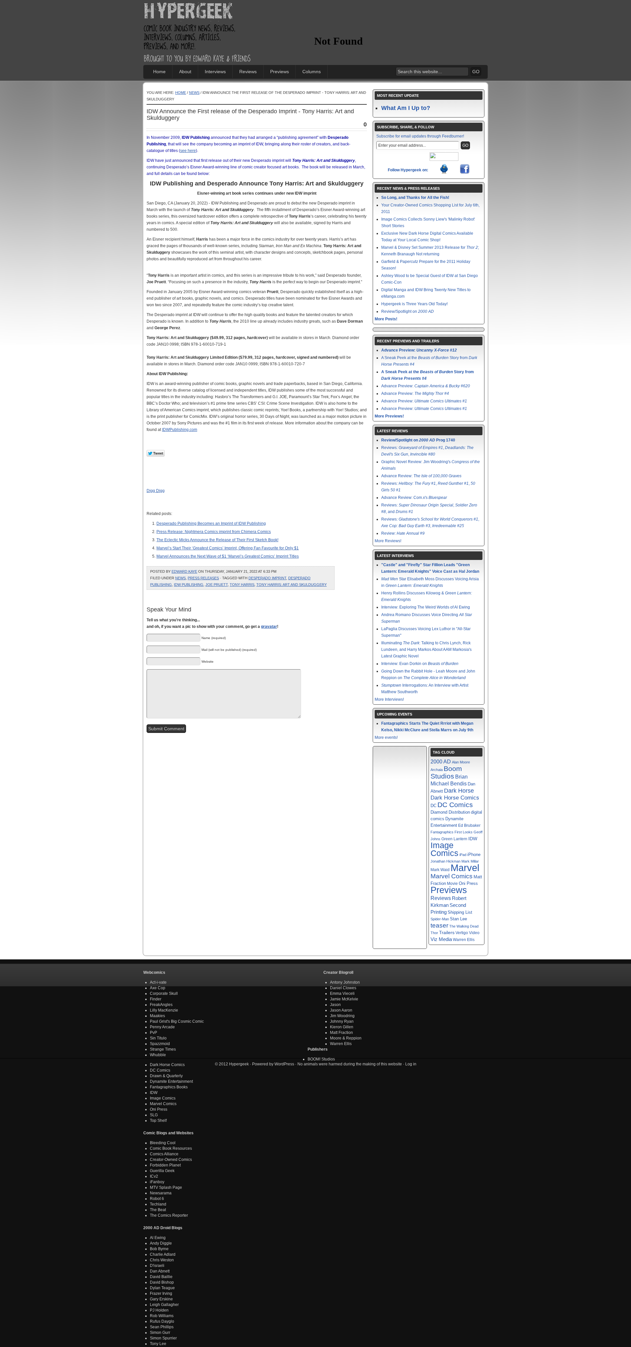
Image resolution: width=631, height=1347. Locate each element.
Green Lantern (454, 839)
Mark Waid (440, 869)
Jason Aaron (341, 1010)
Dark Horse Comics (455, 798)
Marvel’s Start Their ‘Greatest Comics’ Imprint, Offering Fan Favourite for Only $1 (227, 548)
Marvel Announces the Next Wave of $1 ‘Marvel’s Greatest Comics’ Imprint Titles (227, 556)
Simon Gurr (160, 1332)
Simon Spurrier (163, 1338)
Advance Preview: (419, 350)
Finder (155, 999)
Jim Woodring (342, 1016)
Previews (279, 71)
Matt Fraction (341, 1032)
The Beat (158, 1210)
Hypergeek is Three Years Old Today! (414, 304)
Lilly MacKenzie (164, 1010)
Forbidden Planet (165, 1165)
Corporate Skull (164, 993)
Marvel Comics (452, 876)
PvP (153, 1032)
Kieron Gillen (341, 1027)
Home (159, 71)
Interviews (215, 71)
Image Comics (444, 849)
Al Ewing (158, 1237)
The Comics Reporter (169, 1215)
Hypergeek (197, 12)
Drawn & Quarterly (166, 1076)
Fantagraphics (442, 832)
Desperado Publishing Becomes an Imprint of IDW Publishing (211, 523)
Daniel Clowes (343, 988)
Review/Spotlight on (407, 311)
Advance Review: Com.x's (414, 497)
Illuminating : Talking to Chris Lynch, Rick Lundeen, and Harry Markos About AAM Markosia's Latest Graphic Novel (426, 649)
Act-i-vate (158, 982)
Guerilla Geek (162, 1170)
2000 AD (441, 761)
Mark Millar (470, 861)
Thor (434, 933)
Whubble (158, 1055)
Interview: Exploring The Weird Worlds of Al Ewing (425, 607)
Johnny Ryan (342, 1021)
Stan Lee (458, 918)
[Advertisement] (391, 21)
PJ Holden (159, 1310)
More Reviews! (388, 541)
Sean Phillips (162, 1327)
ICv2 (154, 1176)
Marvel (465, 867)
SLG (154, 1115)
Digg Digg (156, 490)
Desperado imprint (267, 578)
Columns (311, 71)
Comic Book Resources (171, 1148)
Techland (158, 1204)
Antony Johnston (345, 982)
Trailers (447, 932)
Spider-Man (440, 919)
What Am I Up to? (405, 108)
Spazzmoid (160, 1043)
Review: (403, 533)
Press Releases (203, 578)
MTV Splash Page (166, 1187)
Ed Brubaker (469, 825)
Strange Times (163, 1049)
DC (433, 805)
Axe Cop (157, 988)
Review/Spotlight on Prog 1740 (418, 440)
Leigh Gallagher (164, 1304)
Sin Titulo (158, 1038)
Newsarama (161, 1193)
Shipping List (460, 912)
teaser (439, 925)
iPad (462, 855)
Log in (410, 1064)
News (194, 93)
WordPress (284, 1064)
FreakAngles (161, 1004)
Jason (335, 1004)
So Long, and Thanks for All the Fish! (415, 197)
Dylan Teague (162, 1288)
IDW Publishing (188, 585)
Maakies (157, 1016)
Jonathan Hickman (445, 861)
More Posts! (386, 319)
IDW (472, 838)
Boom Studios (446, 772)
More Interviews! (389, 699)
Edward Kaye (184, 571)
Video (474, 932)
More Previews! (389, 416)
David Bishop (162, 1282)
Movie (452, 883)
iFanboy (157, 1182)
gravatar (269, 626)
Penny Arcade (162, 1027)
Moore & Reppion (346, 1038)
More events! (386, 737)
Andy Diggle (161, 1243)
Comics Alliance (164, 1154)
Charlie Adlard (162, 1254)
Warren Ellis (464, 939)
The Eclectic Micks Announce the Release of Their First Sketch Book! (217, 540)
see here (188, 150)
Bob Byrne (159, 1249)
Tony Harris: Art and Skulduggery (291, 585)
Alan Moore (461, 762)
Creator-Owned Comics (171, 1159)
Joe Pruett (216, 585)
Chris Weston (162, 1260)
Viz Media (441, 939)
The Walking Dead (464, 926)
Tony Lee (158, 1343)
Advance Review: (421, 476)
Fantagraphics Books (169, 1087)
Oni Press (468, 883)
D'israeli (157, 1265)
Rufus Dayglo (162, 1321)
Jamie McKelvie (344, 999)
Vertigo (462, 932)
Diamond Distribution (450, 812)
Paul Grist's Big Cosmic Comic (177, 1021)
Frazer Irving (161, 1293)
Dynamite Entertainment (171, 1081)
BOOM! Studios (321, 1059)
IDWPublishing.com (179, 429)
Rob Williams (162, 1316)
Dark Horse (459, 790)
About (185, 71)
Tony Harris (242, 585)
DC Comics (455, 804)
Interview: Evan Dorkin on (419, 663)
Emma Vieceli (342, 993)
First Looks (464, 832)
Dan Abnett (160, 1271)
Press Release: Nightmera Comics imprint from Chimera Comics (213, 531)
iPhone (473, 854)
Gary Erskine (161, 1299)
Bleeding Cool (162, 1143)
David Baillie (161, 1276)
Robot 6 (157, 1198)
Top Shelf (158, 1120)
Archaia (437, 770)
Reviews (248, 71)
